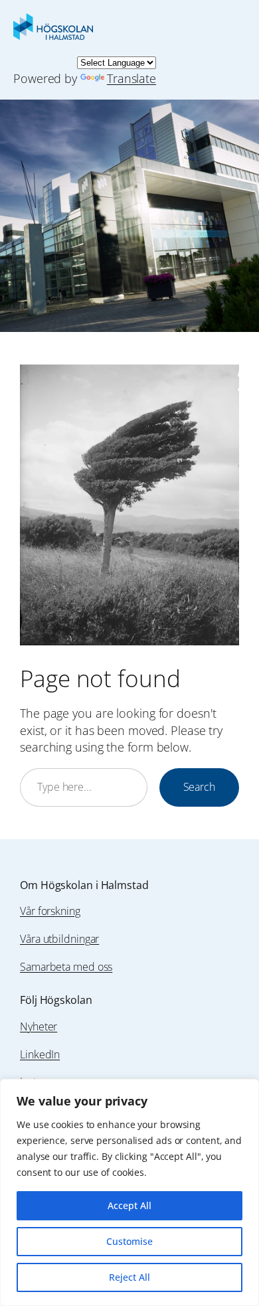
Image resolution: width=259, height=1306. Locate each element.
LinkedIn (40, 1054)
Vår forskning (50, 911)
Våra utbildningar (59, 939)
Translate (131, 78)
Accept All (129, 1205)
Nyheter (38, 1026)
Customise (129, 1241)
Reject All (129, 1277)
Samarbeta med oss (66, 966)
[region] (129, 1192)
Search (199, 786)
